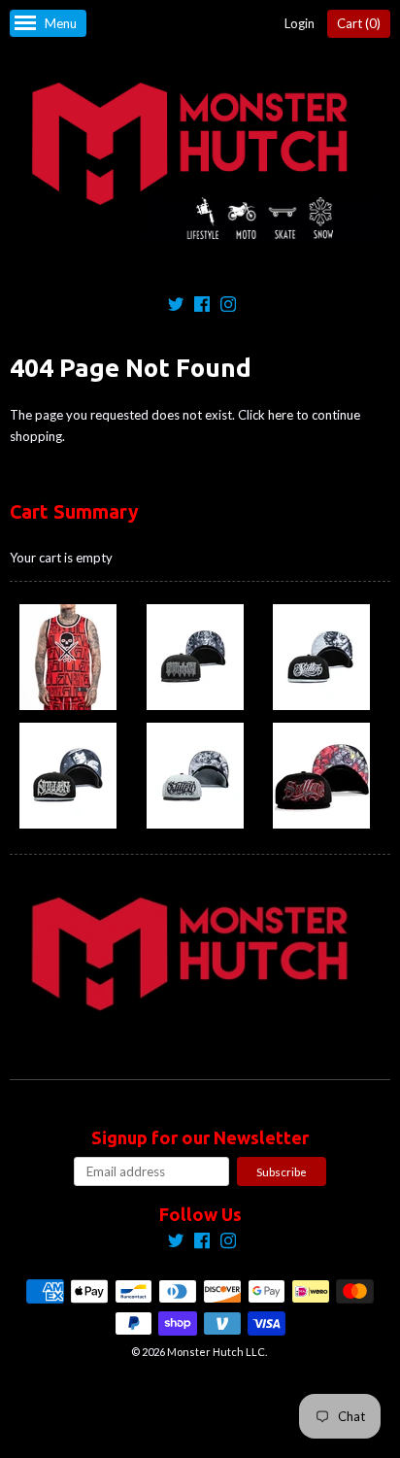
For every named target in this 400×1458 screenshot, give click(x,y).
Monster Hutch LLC (216, 1351)
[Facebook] (202, 306)
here (280, 415)
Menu (61, 23)
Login (299, 23)
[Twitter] (175, 306)
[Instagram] (228, 306)
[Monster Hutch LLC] (200, 162)
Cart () (359, 23)
